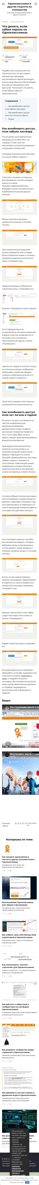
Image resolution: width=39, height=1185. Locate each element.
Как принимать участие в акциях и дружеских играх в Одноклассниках (19, 1094)
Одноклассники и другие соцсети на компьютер (19, 6)
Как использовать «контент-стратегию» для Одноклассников (18, 966)
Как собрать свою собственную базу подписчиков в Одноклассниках (19, 936)
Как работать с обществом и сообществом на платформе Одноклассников (15, 1006)
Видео (11, 119)
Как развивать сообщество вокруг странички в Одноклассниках (18, 1051)
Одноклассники (11, 47)
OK (27, 1182)
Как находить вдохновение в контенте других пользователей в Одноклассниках (18, 859)
